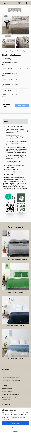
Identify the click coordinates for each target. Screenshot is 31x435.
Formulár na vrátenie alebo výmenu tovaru (9, 398)
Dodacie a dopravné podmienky (10, 394)
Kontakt (4, 375)
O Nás (3, 372)
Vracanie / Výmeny (7, 391)
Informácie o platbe (7, 388)
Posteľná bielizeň (19, 51)
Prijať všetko (15, 423)
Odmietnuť (15, 431)
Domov (4, 51)
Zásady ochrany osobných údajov (11, 380)
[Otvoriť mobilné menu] (4, 3)
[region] (15, 421)
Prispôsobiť (15, 427)
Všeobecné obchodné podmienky (11, 378)
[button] (19, 3)
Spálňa (10, 51)
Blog (3, 407)
